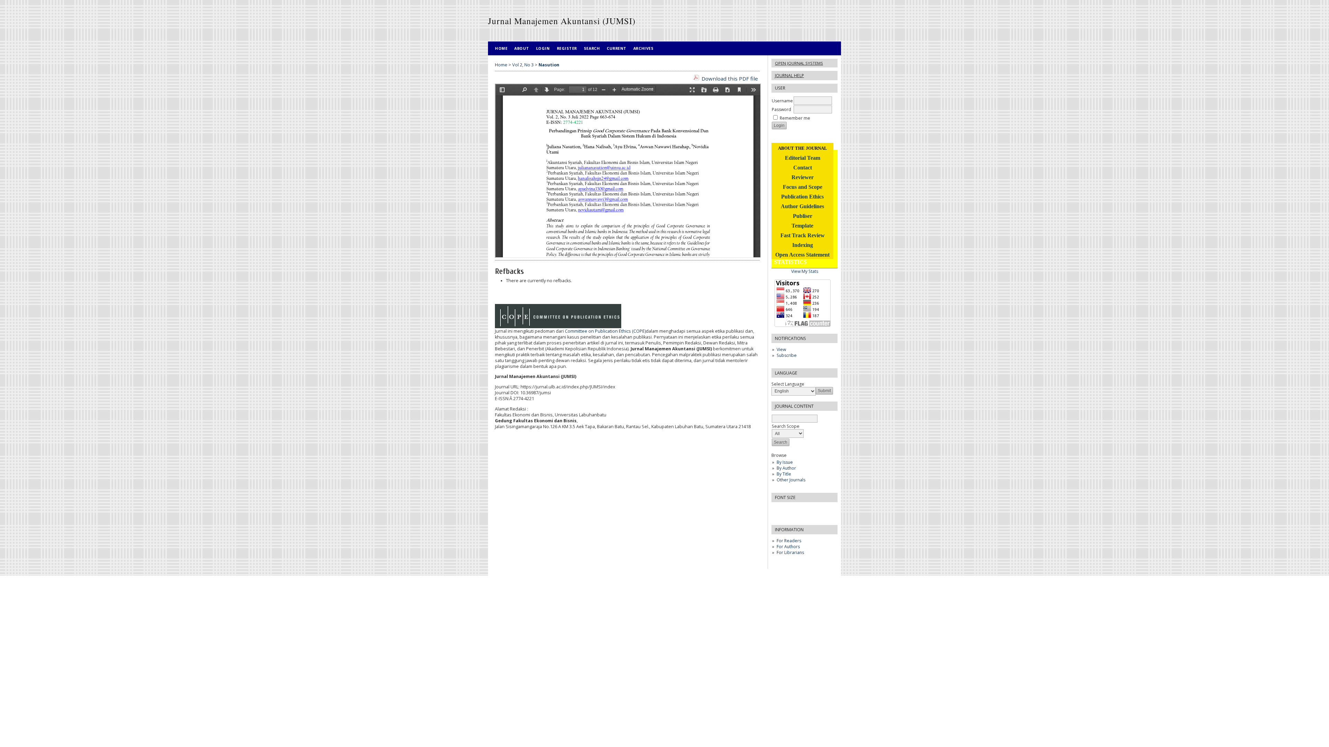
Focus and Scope (802, 187)
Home (501, 48)
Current (616, 48)
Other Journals (791, 480)
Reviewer (803, 177)
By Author (786, 468)
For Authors (788, 547)
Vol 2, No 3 (523, 65)
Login (543, 48)
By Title (784, 474)
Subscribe (787, 355)
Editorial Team (802, 158)
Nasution (549, 65)
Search (592, 48)
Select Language (787, 384)
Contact (802, 167)
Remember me (795, 118)
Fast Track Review (802, 235)
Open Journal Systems (799, 63)
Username (782, 101)
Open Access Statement (802, 255)
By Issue (785, 462)
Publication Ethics (802, 197)
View (781, 349)
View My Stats (804, 271)
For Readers (789, 541)
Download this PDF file (730, 78)
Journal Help (789, 76)
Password (781, 109)
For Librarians (790, 552)
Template (802, 226)
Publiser (802, 216)
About (521, 48)
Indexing (802, 245)
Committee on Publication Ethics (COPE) (605, 331)
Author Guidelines (802, 206)
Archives (643, 48)
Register (567, 48)
